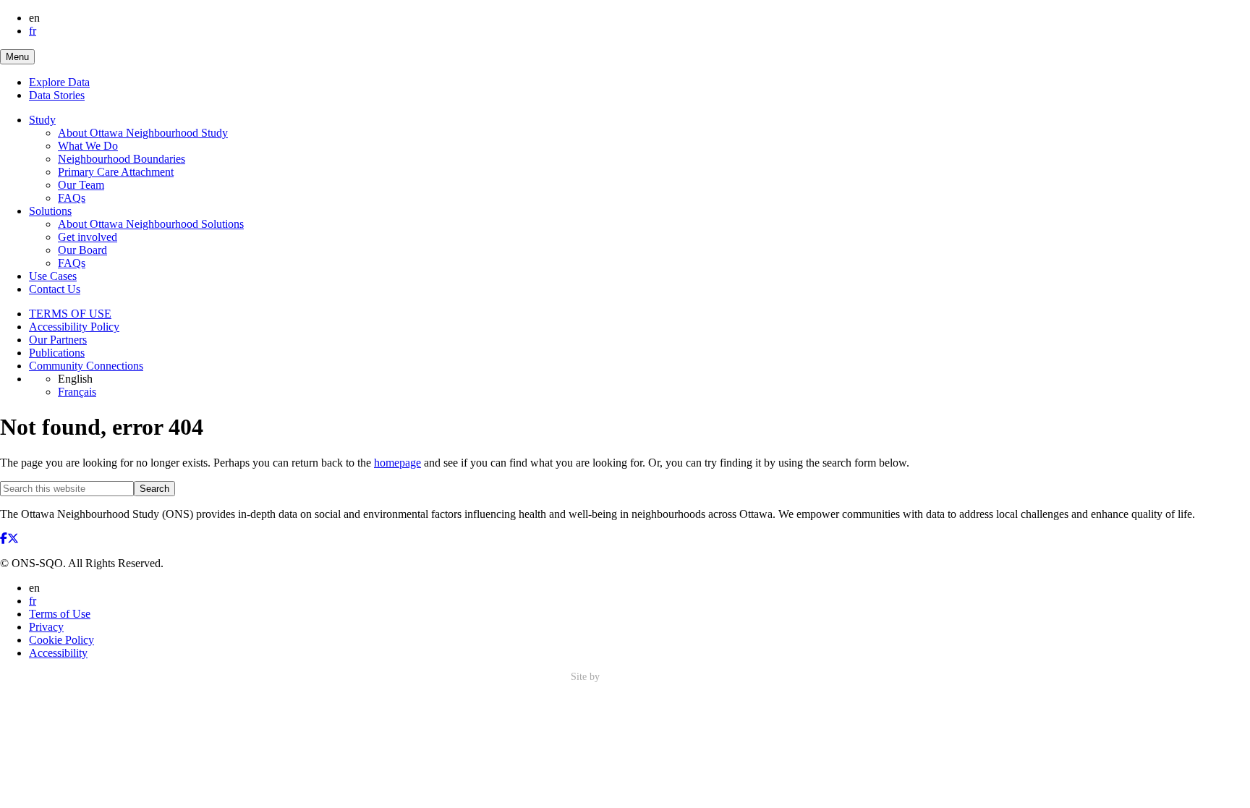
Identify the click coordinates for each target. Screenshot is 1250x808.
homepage (397, 462)
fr (32, 31)
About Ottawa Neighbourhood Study (143, 133)
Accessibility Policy (74, 326)
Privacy (46, 627)
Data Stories (57, 95)
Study (42, 120)
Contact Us (54, 289)
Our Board (82, 250)
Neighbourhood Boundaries (121, 159)
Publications (57, 352)
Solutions (50, 211)
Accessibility (58, 653)
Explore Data (59, 82)
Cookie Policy (61, 640)
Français (77, 392)
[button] (17, 56)
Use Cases (53, 276)
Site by (587, 676)
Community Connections (86, 366)
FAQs (71, 198)
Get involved (87, 237)
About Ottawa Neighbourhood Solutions (151, 224)
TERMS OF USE (70, 313)
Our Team (81, 185)
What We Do (88, 146)
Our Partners (58, 339)
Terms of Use (59, 614)
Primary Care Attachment (116, 172)
